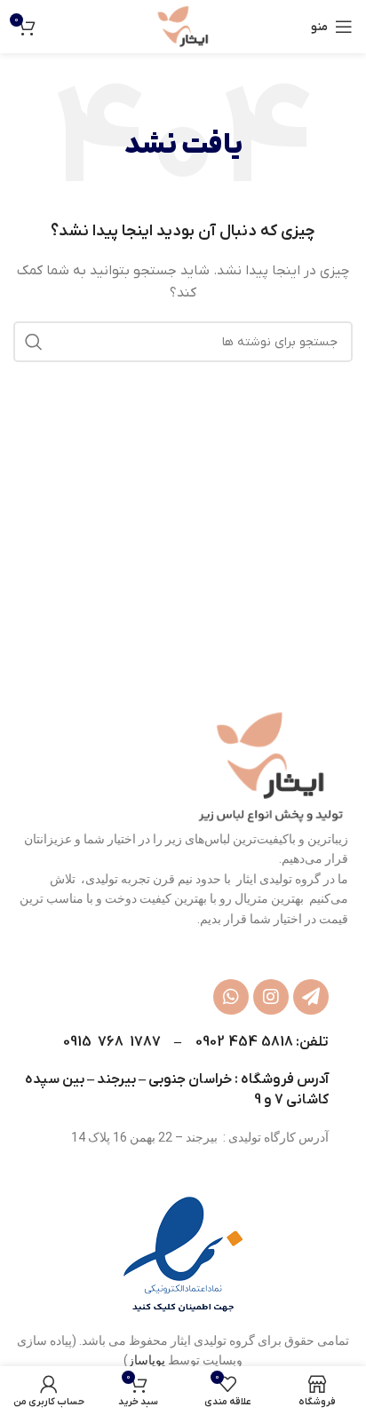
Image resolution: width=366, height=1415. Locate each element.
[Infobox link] (183, 1255)
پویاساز (146, 1360)
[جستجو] (33, 341)
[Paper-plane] (311, 997)
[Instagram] (271, 997)
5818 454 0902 (244, 1042)
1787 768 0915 (111, 1042)
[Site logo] (183, 26)
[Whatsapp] (231, 997)
